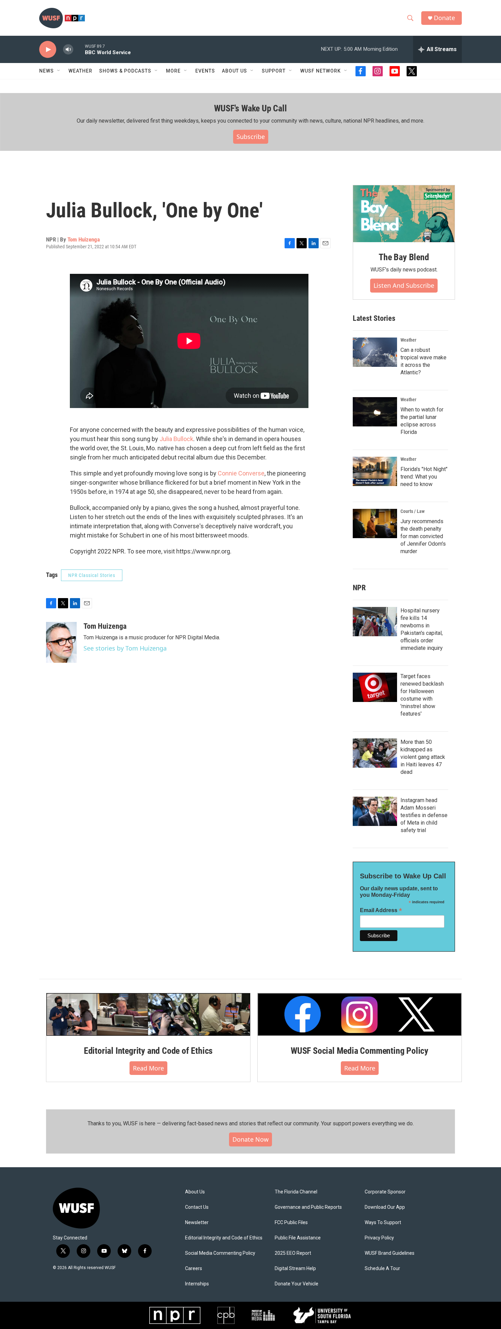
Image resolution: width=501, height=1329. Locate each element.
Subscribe (251, 136)
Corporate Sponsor (385, 1191)
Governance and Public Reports (308, 1207)
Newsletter (197, 1222)
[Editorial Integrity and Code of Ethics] (148, 1014)
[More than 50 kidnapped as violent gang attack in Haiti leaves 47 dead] (375, 753)
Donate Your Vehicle (296, 1283)
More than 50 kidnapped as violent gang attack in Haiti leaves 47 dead (422, 757)
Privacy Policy (379, 1237)
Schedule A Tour (382, 1268)
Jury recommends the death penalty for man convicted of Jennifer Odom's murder (423, 536)
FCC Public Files (291, 1222)
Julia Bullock (176, 438)
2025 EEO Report (293, 1253)
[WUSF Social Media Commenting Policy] (359, 1014)
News (46, 71)
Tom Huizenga (83, 239)
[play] (47, 49)
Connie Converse (241, 473)
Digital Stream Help (295, 1268)
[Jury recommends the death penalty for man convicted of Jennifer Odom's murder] (375, 523)
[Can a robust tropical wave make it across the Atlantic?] (375, 352)
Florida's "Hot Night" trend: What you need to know (423, 476)
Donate (444, 17)
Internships (197, 1283)
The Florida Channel (296, 1191)
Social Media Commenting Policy (220, 1253)
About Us (195, 1191)
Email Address (381, 910)
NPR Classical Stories (91, 575)
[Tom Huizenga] (61, 642)
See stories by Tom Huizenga (125, 648)
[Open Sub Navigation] (59, 71)
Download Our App (385, 1207)
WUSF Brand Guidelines (389, 1253)
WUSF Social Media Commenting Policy (359, 1051)
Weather (80, 71)
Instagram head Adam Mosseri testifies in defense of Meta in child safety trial (423, 815)
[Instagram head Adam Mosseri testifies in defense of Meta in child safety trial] (375, 811)
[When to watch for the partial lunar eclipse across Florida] (375, 411)
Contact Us (197, 1207)
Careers (193, 1268)
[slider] (79, 49)
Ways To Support (383, 1222)
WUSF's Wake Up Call (250, 108)
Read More (148, 1068)
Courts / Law (412, 511)
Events (205, 71)
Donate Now (250, 1139)
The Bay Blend (404, 257)
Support (274, 71)
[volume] (68, 49)
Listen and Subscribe (404, 285)
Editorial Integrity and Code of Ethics (148, 1051)
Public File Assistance (298, 1237)
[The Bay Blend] (404, 214)
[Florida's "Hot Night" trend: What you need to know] (375, 471)
